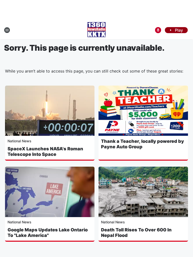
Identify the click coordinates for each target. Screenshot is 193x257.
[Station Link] (96, 30)
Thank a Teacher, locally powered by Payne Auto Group (142, 144)
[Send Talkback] (158, 30)
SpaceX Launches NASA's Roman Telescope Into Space (45, 151)
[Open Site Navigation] (7, 30)
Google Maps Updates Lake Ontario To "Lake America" (48, 232)
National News (19, 141)
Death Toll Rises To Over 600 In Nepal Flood (136, 232)
